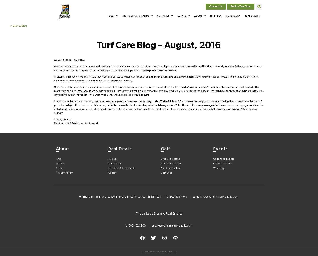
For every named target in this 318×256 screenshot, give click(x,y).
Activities (163, 16)
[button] (259, 7)
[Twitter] (153, 238)
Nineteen (216, 16)
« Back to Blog (19, 26)
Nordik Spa (233, 16)
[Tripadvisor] (175, 238)
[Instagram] (164, 238)
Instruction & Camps (135, 16)
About (198, 16)
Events (181, 16)
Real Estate (252, 16)
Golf (111, 16)
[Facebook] (142, 238)
